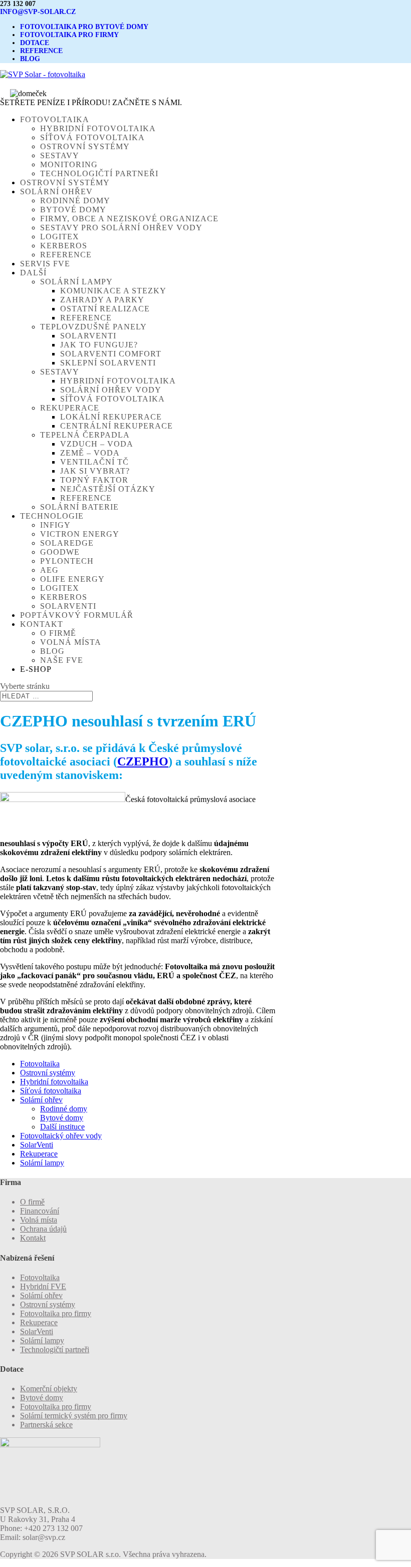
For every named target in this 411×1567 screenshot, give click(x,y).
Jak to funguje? (99, 344)
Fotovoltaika (40, 1063)
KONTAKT (41, 624)
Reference (66, 254)
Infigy (55, 525)
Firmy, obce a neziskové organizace (129, 218)
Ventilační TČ (94, 462)
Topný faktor (94, 480)
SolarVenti (88, 335)
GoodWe (60, 552)
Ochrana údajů (43, 1229)
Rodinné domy (75, 200)
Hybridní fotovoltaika (98, 128)
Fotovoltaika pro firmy (55, 1313)
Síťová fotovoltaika (92, 137)
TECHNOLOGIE (52, 516)
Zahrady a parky (102, 299)
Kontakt (33, 1238)
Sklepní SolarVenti (108, 362)
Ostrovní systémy (85, 146)
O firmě (58, 633)
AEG (49, 570)
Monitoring (69, 164)
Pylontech (67, 561)
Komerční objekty (48, 1388)
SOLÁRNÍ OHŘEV (56, 191)
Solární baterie (79, 507)
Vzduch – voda (96, 444)
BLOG (30, 59)
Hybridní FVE (43, 1286)
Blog (52, 651)
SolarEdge (67, 543)
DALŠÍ (33, 272)
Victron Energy (79, 534)
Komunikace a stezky (113, 290)
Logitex (59, 236)
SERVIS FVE (45, 263)
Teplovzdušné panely (93, 326)
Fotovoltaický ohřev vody (61, 1135)
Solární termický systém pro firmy (73, 1415)
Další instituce (62, 1126)
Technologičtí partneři (99, 173)
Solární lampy (76, 281)
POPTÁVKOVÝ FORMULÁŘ (76, 615)
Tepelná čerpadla (85, 435)
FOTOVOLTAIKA (54, 119)
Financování (39, 1211)
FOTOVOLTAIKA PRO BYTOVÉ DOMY (84, 27)
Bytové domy (73, 209)
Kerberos (63, 245)
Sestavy (59, 155)
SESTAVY (59, 371)
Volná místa (70, 642)
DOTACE (34, 43)
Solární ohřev (41, 1099)
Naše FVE (61, 660)
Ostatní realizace (105, 308)
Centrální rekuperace (116, 426)
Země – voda (90, 453)
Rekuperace (69, 408)
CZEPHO (142, 761)
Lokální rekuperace (111, 417)
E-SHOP (36, 669)
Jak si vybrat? (95, 471)
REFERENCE (41, 51)
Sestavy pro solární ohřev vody (121, 227)
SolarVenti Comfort (110, 353)
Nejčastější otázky (107, 489)
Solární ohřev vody (110, 389)
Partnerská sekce (46, 1424)
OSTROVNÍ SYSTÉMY (65, 182)
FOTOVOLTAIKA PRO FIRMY (69, 35)
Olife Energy (72, 579)
